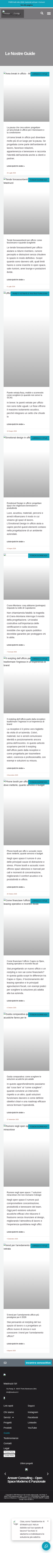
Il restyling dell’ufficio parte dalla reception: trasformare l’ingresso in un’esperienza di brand (26, 721)
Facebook (33, 1417)
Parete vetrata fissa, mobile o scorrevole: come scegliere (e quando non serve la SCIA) (25, 395)
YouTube (32, 1428)
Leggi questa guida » (16, 166)
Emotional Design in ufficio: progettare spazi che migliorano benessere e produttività (24, 505)
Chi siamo (9, 1412)
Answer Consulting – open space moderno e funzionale (26, 1479)
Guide (7, 1433)
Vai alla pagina (26, 5)
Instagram (33, 1412)
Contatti (8, 1443)
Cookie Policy (9, 1455)
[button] (49, 13)
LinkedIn (32, 1422)
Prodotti (8, 1428)
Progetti (8, 1422)
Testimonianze (11, 1438)
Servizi (7, 1417)
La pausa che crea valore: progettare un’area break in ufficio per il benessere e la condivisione (25, 130)
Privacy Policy (9, 1452)
